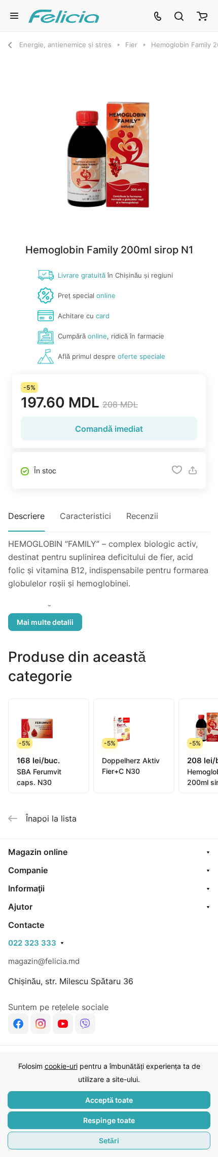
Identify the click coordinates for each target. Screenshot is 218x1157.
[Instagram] (40, 1024)
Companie (28, 870)
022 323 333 (32, 943)
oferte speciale (141, 356)
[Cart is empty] (202, 16)
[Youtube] (63, 1024)
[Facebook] (18, 1024)
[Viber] (85, 1024)
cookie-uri (61, 1066)
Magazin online (37, 852)
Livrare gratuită (81, 275)
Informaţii (26, 888)
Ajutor (20, 907)
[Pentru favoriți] (177, 470)
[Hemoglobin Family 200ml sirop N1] (109, 155)
